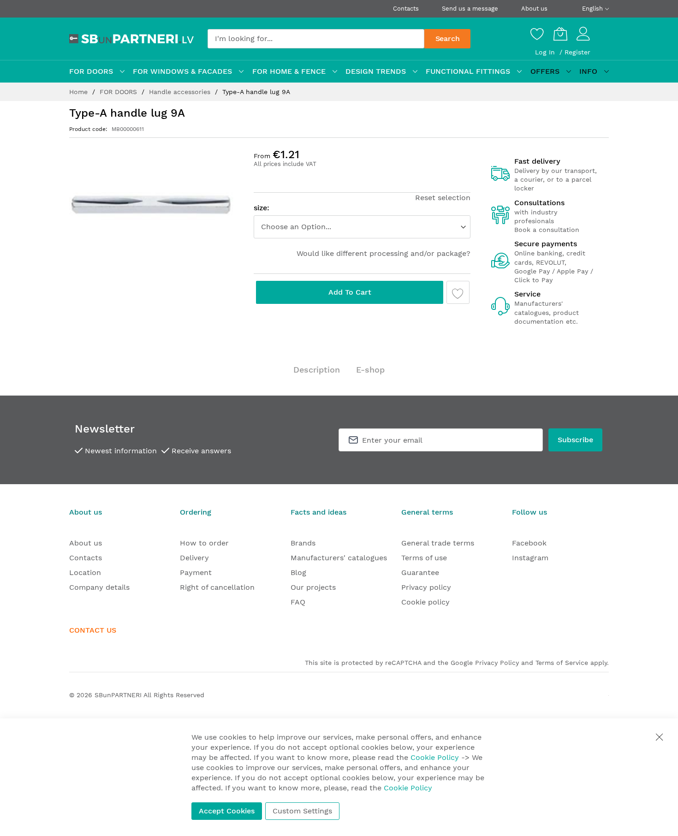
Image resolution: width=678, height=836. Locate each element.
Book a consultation (546, 229)
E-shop (370, 369)
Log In (546, 52)
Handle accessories (181, 91)
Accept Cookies (227, 810)
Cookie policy (425, 602)
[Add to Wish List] (458, 292)
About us (534, 8)
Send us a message (470, 8)
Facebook (529, 543)
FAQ (298, 602)
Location (85, 572)
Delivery (194, 557)
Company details (99, 587)
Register (577, 52)
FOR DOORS (119, 91)
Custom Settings (302, 810)
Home (79, 91)
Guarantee (420, 572)
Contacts (406, 8)
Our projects (313, 587)
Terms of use (424, 557)
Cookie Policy (434, 757)
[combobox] (316, 38)
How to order (204, 543)
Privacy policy (426, 587)
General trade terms (437, 543)
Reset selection (442, 197)
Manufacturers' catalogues (339, 557)
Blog (298, 572)
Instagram (530, 557)
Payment (196, 572)
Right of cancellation (217, 587)
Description (316, 369)
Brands (303, 543)
